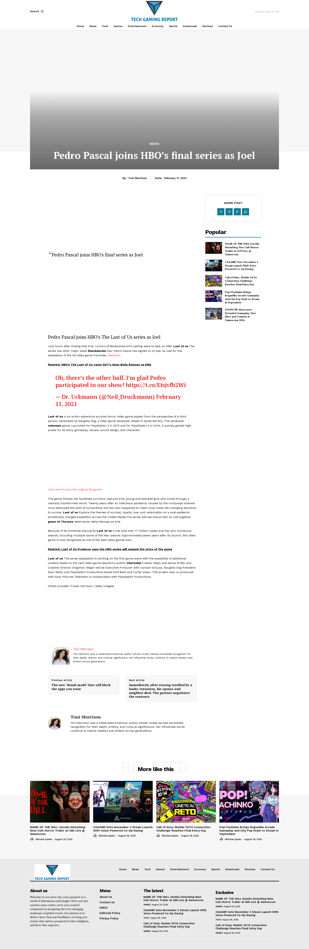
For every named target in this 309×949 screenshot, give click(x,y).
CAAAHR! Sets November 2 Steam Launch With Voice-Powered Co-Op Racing (241, 265)
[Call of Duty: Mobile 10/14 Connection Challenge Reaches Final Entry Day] (213, 281)
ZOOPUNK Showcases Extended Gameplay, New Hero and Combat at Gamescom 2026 (240, 315)
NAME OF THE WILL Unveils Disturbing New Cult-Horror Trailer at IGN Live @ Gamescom (242, 249)
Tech (146, 918)
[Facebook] (220, 211)
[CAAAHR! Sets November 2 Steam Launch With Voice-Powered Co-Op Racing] (213, 265)
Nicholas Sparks (43, 839)
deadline (114, 355)
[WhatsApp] (245, 211)
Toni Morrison (137, 178)
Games (147, 904)
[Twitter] (229, 211)
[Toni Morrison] (56, 723)
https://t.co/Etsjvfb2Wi (156, 385)
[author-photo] (32, 839)
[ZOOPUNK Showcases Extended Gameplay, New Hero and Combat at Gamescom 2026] (213, 313)
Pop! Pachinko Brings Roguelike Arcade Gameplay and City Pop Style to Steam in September (242, 297)
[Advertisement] (122, 221)
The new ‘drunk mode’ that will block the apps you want (81, 687)
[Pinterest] (237, 211)
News (154, 143)
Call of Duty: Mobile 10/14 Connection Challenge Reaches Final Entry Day (241, 281)
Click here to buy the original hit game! (75, 489)
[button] (37, 11)
